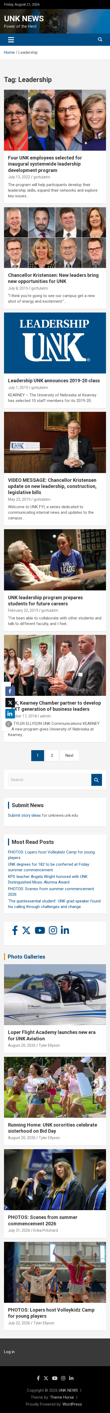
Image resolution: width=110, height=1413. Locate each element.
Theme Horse (62, 1397)
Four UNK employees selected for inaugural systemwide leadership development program (45, 164)
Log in (9, 1351)
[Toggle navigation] (11, 40)
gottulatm (41, 177)
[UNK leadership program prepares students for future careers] (55, 560)
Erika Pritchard (45, 1230)
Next (69, 755)
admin (45, 716)
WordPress (72, 1404)
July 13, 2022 (19, 177)
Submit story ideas (24, 815)
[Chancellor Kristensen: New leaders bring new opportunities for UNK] (55, 237)
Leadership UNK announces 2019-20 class (54, 380)
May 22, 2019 (19, 499)
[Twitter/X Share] (10, 702)
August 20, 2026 (22, 1045)
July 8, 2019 (18, 288)
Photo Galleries (26, 957)
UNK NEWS (24, 18)
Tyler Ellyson (49, 1045)
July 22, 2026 (19, 1323)
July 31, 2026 (19, 1230)
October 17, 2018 (22, 716)
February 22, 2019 (23, 610)
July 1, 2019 (18, 387)
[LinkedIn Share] (10, 713)
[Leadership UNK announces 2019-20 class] (55, 343)
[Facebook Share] (10, 691)
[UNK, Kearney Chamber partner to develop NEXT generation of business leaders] (55, 665)
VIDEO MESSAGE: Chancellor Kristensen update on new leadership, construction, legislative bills (52, 486)
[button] (8, 724)
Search (96, 780)
